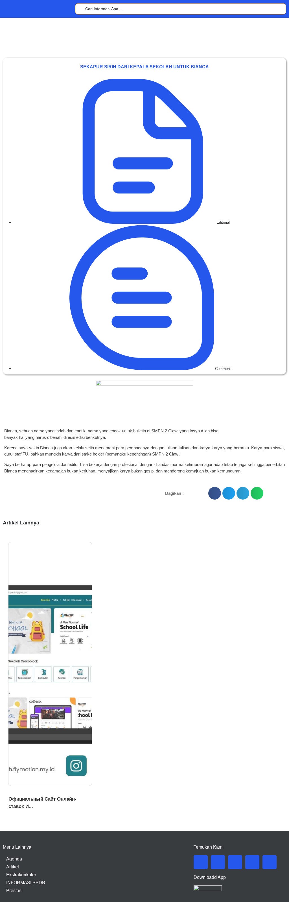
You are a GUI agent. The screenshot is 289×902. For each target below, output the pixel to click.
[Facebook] (201, 862)
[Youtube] (252, 862)
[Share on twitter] (228, 493)
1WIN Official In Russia (30, 792)
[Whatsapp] (269, 862)
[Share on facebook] (214, 493)
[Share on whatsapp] (257, 493)
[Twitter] (218, 862)
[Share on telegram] (243, 493)
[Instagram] (235, 862)
